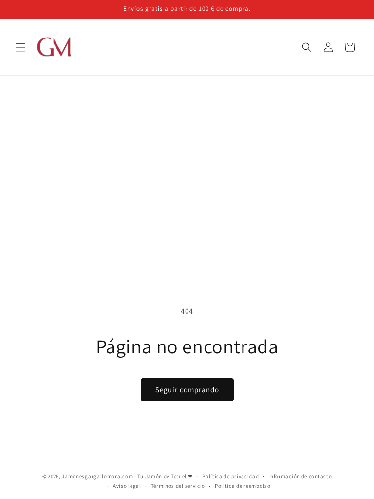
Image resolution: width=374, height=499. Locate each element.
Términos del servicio (178, 485)
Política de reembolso (243, 485)
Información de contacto (300, 476)
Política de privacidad (230, 476)
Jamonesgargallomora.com (97, 476)
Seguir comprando (187, 389)
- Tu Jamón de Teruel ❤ (163, 476)
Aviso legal (127, 485)
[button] (20, 47)
